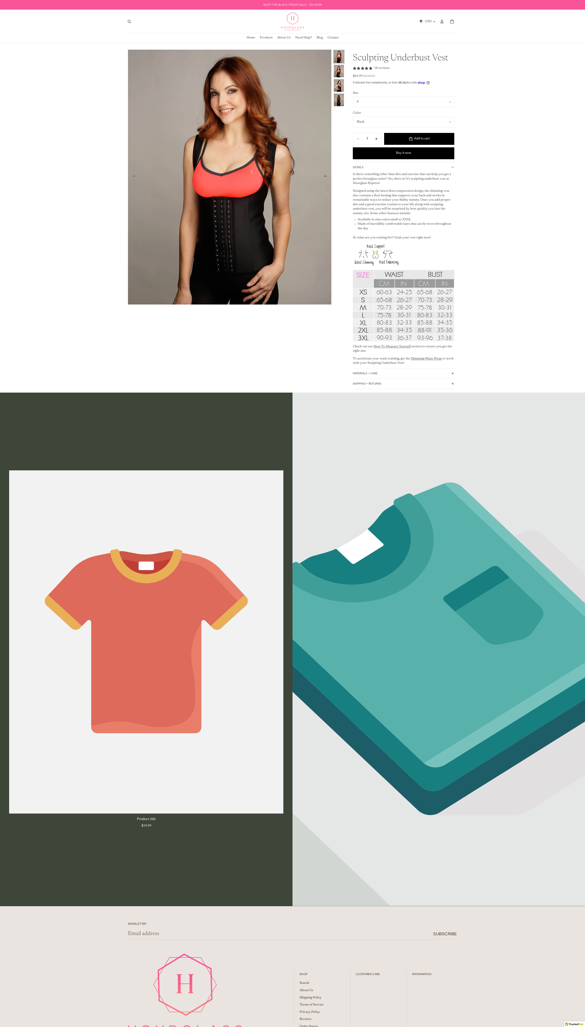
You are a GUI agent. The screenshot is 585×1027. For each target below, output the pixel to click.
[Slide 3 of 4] (339, 85)
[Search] (129, 21)
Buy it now (403, 153)
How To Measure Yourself (392, 346)
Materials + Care (365, 373)
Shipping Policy (311, 997)
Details (358, 167)
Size (356, 93)
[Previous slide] (133, 177)
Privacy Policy (310, 1012)
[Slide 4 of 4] (339, 100)
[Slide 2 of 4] (339, 71)
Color (357, 113)
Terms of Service (312, 1005)
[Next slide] (326, 177)
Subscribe (445, 933)
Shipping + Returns (367, 383)
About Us (306, 990)
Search (304, 983)
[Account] (442, 21)
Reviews (305, 1019)
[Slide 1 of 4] (339, 56)
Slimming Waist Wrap (426, 358)
